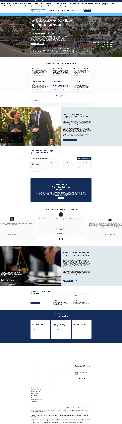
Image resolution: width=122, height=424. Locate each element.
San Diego (52, 364)
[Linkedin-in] (79, 378)
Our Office (83, 0)
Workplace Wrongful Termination (36, 362)
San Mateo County (54, 383)
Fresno (52, 373)
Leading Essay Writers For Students (38, 325)
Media (74, 0)
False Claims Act (33, 401)
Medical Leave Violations (35, 383)
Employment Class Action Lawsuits (37, 385)
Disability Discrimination (35, 373)
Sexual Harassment (41, 14)
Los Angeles (53, 362)
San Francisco (53, 366)
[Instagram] (82, 378)
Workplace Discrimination (71, 14)
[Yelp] (85, 378)
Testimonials (63, 10)
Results (68, 10)
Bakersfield (53, 377)
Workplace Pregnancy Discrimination (37, 366)
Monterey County (54, 385)
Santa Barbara (53, 375)
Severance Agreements (35, 377)
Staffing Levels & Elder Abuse (36, 389)
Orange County (53, 379)
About (73, 10)
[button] (60, 239)
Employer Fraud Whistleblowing (36, 375)
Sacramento (53, 371)
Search (70, 0)
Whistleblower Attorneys (35, 371)
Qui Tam (32, 397)
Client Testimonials (66, 362)
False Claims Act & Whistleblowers (36, 399)
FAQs (79, 0)
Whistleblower (56, 14)
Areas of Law (51, 10)
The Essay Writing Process (80, 324)
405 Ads (89, 407)
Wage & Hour (79, 14)
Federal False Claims (48, 14)
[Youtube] (84, 378)
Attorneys (57, 10)
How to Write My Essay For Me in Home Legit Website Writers (60, 325)
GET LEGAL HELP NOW (87, 9)
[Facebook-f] (80, 378)
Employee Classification (35, 379)
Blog (76, 0)
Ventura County (53, 381)
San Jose (52, 368)
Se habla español (89, 0)
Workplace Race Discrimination (36, 368)
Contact (77, 10)
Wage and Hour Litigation (35, 381)
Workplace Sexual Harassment (36, 364)
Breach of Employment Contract (36, 387)
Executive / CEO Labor (34, 393)
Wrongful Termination (33, 14)
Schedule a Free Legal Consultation (84, 158)
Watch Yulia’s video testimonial (61, 228)
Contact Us (65, 368)
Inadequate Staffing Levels (35, 391)
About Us (64, 366)
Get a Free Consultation (86, 14)
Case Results (65, 364)
